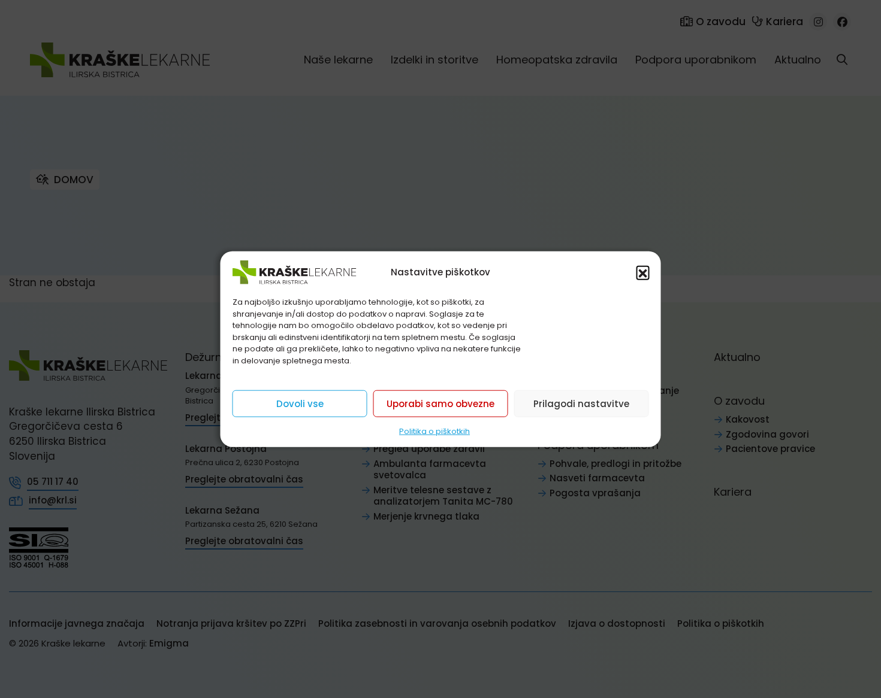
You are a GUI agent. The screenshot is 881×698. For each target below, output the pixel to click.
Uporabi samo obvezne (440, 403)
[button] (643, 272)
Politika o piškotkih (434, 431)
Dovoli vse (300, 403)
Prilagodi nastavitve (581, 403)
